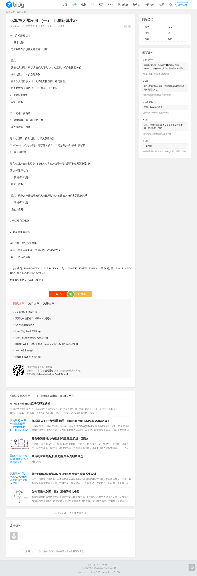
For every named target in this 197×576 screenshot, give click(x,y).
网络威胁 (123, 4)
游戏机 (136, 4)
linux (110, 4)
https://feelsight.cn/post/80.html (52, 374)
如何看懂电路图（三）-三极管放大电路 (56, 491)
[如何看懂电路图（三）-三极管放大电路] (19, 496)
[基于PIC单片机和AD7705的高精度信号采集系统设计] (19, 478)
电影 (161, 4)
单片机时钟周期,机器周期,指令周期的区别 (57, 456)
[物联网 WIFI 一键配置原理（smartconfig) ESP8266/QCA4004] (19, 425)
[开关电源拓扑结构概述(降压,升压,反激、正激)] (19, 443)
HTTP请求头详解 (24, 350)
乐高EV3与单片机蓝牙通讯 (157, 112)
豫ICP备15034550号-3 (98, 564)
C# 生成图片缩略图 (25, 325)
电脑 (83, 4)
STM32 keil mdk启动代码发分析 (31, 337)
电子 (74, 4)
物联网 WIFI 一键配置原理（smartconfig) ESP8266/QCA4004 (46, 344)
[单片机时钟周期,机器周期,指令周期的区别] (19, 460)
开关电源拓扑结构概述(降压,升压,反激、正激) (60, 438)
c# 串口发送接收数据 (26, 312)
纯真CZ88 (103, 568)
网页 (101, 4)
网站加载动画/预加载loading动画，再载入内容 (165, 151)
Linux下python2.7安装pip (27, 331)
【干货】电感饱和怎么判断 (157, 74)
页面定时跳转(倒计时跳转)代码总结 (33, 318)
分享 (81, 294)
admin (16, 26)
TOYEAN (115, 572)
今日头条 (149, 4)
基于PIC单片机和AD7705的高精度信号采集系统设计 (64, 473)
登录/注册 (182, 4)
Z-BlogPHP (94, 572)
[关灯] (192, 567)
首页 (64, 4)
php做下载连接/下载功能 (27, 356)
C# (92, 4)
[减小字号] (129, 26)
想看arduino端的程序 (153, 107)
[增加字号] (125, 26)
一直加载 (148, 146)
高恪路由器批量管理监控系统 (158, 95)
